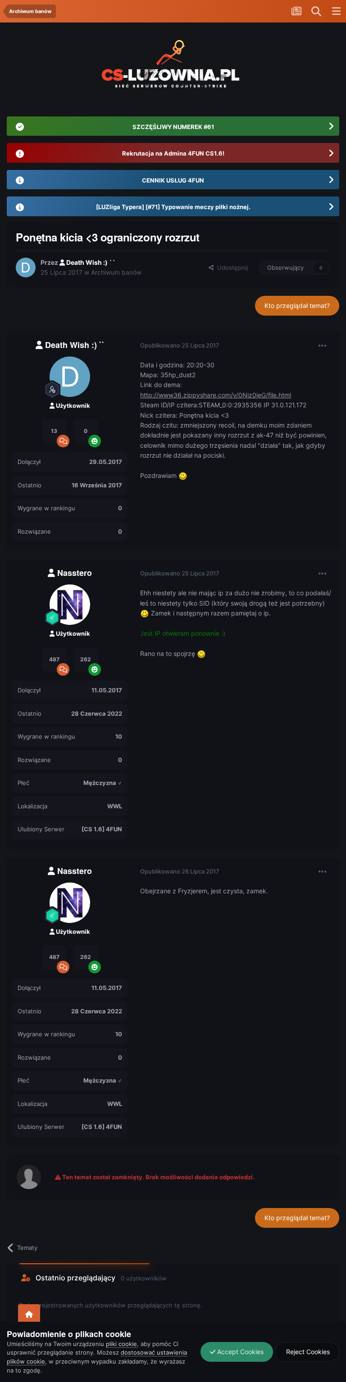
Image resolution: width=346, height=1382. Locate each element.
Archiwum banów (116, 272)
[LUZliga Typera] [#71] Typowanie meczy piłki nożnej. (173, 206)
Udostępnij (231, 267)
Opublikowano (179, 345)
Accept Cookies (239, 1351)
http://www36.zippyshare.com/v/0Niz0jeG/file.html (215, 395)
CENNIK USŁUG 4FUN (173, 180)
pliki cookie (121, 1343)
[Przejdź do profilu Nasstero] (70, 604)
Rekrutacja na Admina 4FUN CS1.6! (173, 153)
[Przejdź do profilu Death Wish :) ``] (26, 267)
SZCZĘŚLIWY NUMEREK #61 (173, 126)
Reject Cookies (307, 1351)
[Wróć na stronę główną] (29, 1314)
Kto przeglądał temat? (297, 305)
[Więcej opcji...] (322, 345)
